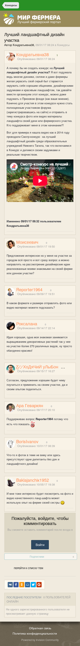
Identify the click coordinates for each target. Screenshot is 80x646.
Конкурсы (63, 45)
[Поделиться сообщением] (74, 59)
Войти (40, 544)
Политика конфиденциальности (35, 633)
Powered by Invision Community (40, 640)
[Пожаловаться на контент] (69, 59)
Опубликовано (36, 59)
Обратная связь (40, 628)
